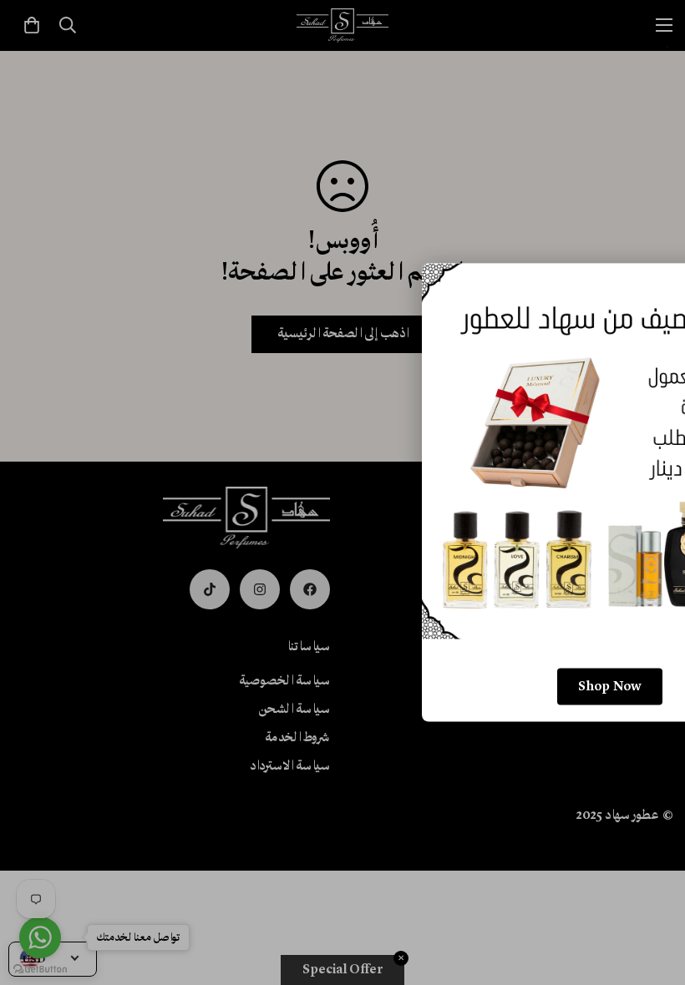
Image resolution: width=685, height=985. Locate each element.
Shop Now (610, 687)
